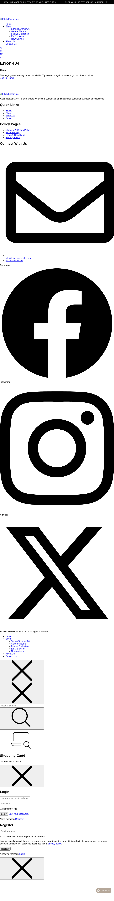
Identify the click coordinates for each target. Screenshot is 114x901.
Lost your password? (19, 814)
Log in (4, 814)
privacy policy (54, 844)
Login (22, 854)
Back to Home (7, 78)
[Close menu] (22, 671)
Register (19, 819)
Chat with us (105, 890)
